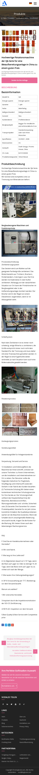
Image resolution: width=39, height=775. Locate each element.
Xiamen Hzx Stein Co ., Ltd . (10, 761)
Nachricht (23, 720)
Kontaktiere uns (8, 686)
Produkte (11, 18)
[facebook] (3, 704)
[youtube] (15, 704)
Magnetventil (24, 758)
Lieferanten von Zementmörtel (25, 755)
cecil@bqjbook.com (24, 772)
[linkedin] (7, 704)
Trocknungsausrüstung (27, 739)
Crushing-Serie (6, 742)
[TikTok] (23, 704)
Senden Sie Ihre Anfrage (19, 80)
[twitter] (11, 704)
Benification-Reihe (22, 18)
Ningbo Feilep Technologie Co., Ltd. (9, 758)
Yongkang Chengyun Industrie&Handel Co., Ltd (10, 755)
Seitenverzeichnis (7, 726)
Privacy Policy (24, 726)
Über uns (23, 717)
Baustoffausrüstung (26, 742)
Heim (5, 18)
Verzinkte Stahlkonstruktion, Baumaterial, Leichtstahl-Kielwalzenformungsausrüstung (21, 653)
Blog (3, 723)
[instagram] (19, 704)
